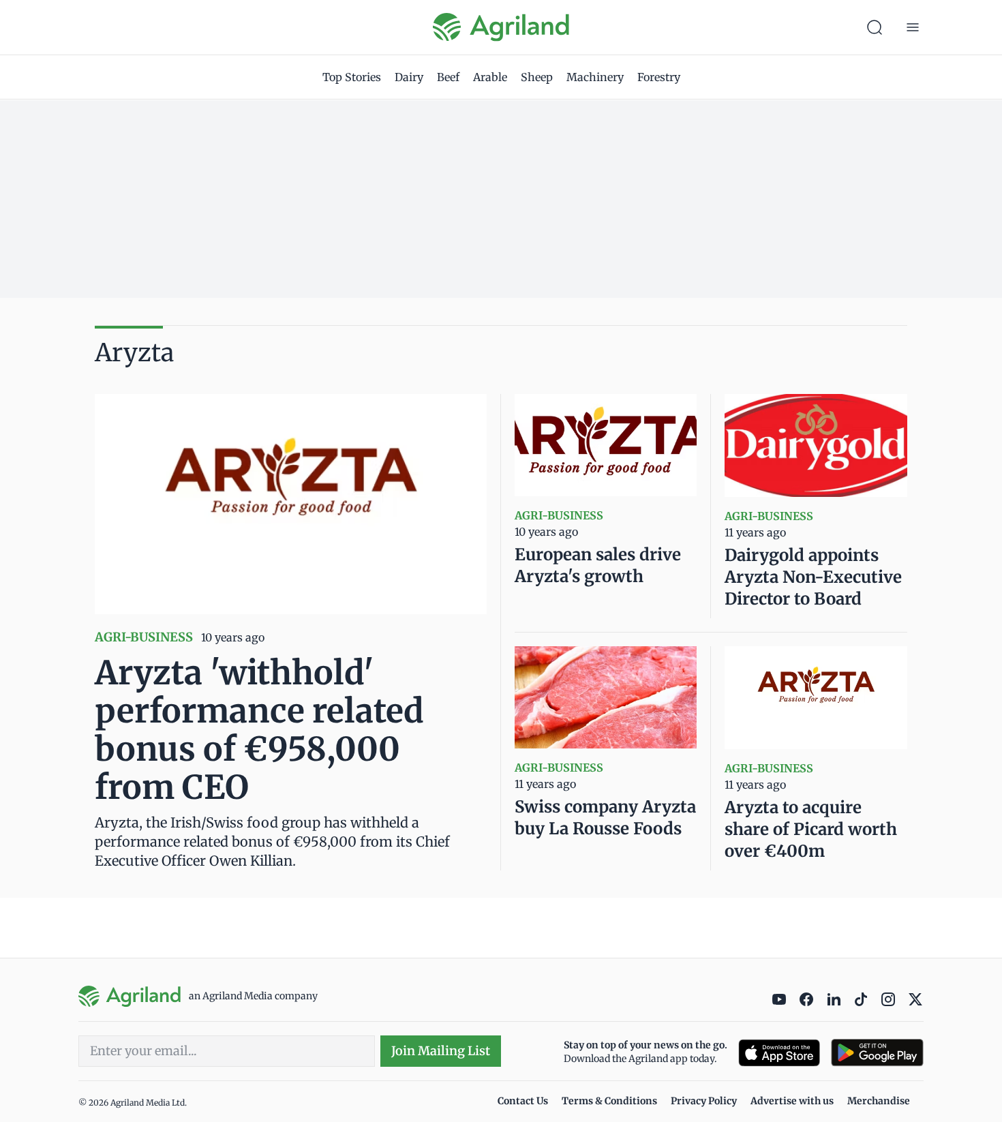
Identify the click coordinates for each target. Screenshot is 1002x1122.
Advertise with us (792, 1101)
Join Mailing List (440, 1051)
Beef (448, 77)
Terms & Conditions (609, 1101)
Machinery (595, 77)
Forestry (658, 77)
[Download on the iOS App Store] (779, 1053)
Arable (490, 77)
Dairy (409, 77)
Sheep (537, 77)
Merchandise (878, 1101)
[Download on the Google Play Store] (877, 1053)
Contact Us (523, 1101)
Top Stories (351, 77)
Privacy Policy (704, 1101)
